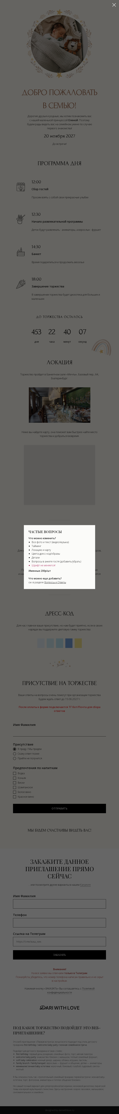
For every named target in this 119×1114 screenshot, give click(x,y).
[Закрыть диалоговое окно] (114, 5)
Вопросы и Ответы (55, 582)
